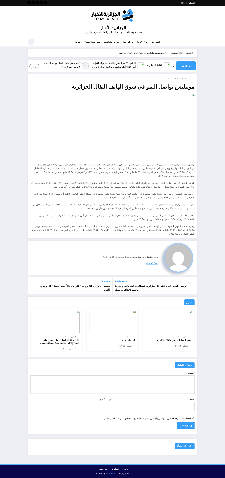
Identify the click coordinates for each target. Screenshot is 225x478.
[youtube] (29, 2)
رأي (126, 469)
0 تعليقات (165, 79)
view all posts (152, 263)
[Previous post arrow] (193, 286)
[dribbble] (37, 2)
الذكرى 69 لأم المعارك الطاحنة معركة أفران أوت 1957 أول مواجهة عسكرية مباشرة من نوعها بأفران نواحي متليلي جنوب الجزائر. (119, 65)
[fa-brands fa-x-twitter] (41, 2)
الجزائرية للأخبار (113, 28)
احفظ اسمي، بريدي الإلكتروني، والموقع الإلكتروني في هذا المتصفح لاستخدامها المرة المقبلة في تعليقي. (147, 418)
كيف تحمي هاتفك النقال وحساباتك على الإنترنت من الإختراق (66, 65)
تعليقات (191, 373)
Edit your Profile (145, 257)
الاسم (192, 399)
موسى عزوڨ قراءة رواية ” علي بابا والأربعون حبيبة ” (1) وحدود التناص (75, 287)
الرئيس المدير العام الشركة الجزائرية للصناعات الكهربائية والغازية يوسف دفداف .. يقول (151, 287)
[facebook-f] (45, 2)
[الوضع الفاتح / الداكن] (31, 42)
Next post (105, 281)
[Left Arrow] (37, 66)
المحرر (186, 337)
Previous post (121, 281)
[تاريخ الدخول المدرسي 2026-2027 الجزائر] (169, 322)
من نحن (103, 469)
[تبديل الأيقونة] (195, 42)
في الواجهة (128, 41)
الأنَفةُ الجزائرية (159, 65)
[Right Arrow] (32, 66)
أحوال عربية (143, 41)
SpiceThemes (110, 473)
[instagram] (33, 2)
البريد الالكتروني (105, 399)
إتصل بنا (156, 41)
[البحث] (39, 42)
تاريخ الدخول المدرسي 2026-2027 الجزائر (173, 340)
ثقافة (77, 41)
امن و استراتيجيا (112, 41)
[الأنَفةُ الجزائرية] (112, 322)
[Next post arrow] (31, 286)
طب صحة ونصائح (92, 41)
